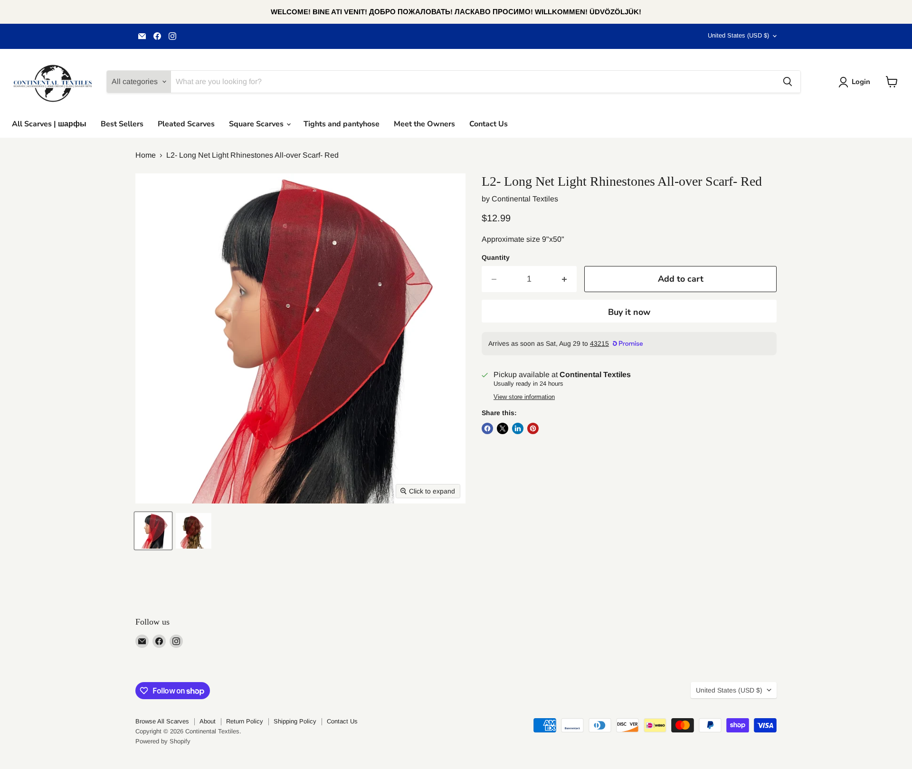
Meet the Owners (424, 124)
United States (738, 35)
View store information (524, 397)
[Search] (787, 82)
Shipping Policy (295, 721)
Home (145, 155)
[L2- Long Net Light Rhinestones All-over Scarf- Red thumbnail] (153, 531)
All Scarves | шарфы (49, 124)
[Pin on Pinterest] (533, 428)
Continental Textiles (525, 199)
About (208, 721)
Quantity (496, 257)
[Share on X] (502, 428)
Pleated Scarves (186, 124)
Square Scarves (257, 124)
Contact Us (488, 124)
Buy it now (629, 312)
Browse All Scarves (162, 721)
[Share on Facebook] (487, 428)
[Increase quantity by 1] (564, 279)
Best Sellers (122, 124)
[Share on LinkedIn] (517, 428)
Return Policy (244, 721)
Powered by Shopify (162, 741)
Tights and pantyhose (342, 124)
